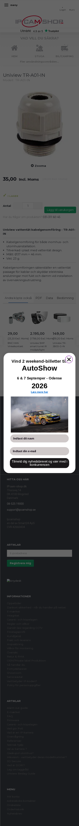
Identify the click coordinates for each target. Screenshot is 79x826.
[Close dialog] (68, 359)
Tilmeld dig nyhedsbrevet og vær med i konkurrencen (39, 463)
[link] (39, 415)
